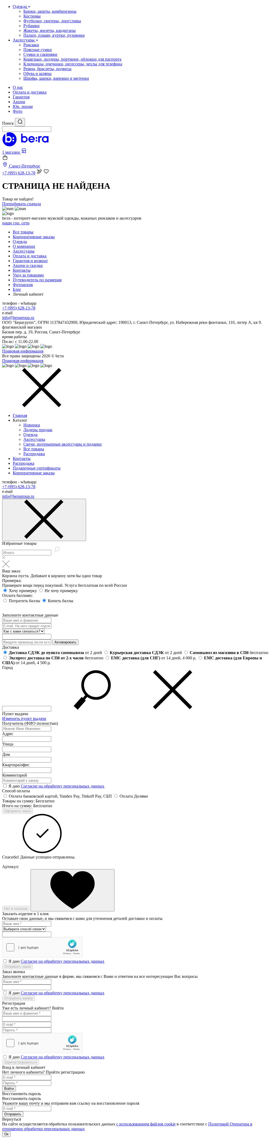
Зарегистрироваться (20, 1062)
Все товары (23, 232)
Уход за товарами (28, 275)
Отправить (12, 1114)
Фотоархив (23, 284)
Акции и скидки (28, 265)
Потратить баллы (25, 600)
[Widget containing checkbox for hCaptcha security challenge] (42, 947)
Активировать (65, 642)
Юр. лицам (23, 106)
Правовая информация (22, 351)
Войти (9, 1089)
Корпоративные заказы (34, 236)
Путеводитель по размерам (37, 280)
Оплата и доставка (29, 92)
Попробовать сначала (21, 204)
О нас (18, 87)
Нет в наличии (15, 909)
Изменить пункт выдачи (24, 718)
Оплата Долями (134, 796)
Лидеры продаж (37, 430)
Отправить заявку (18, 998)
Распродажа (34, 453)
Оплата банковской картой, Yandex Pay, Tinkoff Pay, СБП (61, 796)
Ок (6, 1134)
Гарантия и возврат (30, 260)
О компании (24, 246)
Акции (19, 101)
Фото (17, 111)
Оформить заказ (17, 811)
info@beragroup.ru (18, 317)
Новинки (31, 425)
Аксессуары (24, 251)
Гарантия (21, 97)
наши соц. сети (15, 223)
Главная (20, 415)
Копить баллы (60, 600)
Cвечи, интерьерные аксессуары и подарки (62, 444)
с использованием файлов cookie (146, 1124)
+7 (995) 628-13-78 (18, 308)
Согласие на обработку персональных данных (62, 786)
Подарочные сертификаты (37, 468)
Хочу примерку (23, 590)
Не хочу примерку (61, 590)
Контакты (22, 270)
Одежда (20, 241)
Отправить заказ (17, 967)
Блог (17, 289)
